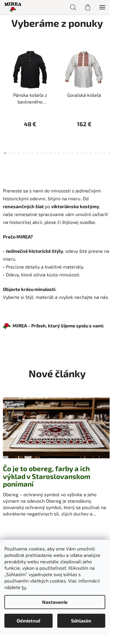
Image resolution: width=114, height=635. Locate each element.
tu (24, 587)
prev (6, 71)
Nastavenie (55, 602)
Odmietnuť (28, 620)
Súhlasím (81, 620)
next (108, 71)
